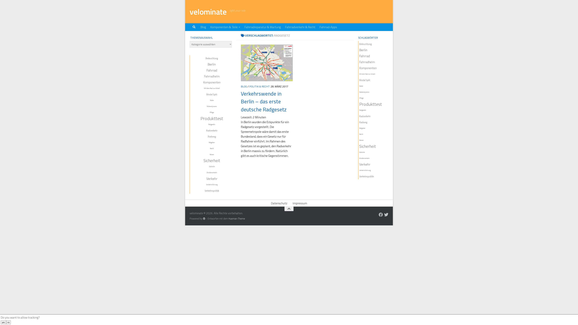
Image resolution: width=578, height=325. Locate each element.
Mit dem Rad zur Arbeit (212, 88)
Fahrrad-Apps (328, 27)
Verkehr (211, 178)
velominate (208, 11)
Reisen (212, 154)
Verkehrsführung (212, 184)
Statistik (212, 166)
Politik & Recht (259, 86)
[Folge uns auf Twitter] (386, 215)
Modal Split (211, 94)
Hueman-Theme (236, 218)
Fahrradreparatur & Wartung (262, 27)
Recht (212, 148)
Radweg (212, 136)
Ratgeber (212, 142)
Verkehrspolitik (212, 190)
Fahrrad (212, 70)
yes (3, 322)
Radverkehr (211, 130)
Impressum (300, 203)
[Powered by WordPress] (204, 218)
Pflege (212, 112)
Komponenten (212, 82)
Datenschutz (279, 203)
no (8, 322)
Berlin (212, 64)
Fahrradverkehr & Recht (300, 27)
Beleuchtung (212, 58)
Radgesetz (211, 124)
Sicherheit (212, 161)
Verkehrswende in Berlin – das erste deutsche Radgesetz (263, 101)
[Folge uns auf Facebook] (381, 215)
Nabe (212, 100)
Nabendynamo (212, 106)
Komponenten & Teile (224, 27)
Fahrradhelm (212, 76)
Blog (203, 27)
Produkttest (211, 118)
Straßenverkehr (212, 172)
